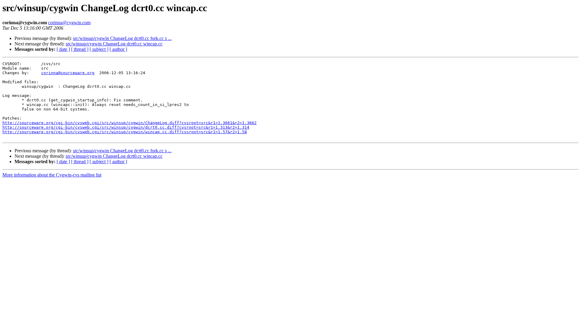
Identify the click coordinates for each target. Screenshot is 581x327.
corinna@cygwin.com (69, 22)
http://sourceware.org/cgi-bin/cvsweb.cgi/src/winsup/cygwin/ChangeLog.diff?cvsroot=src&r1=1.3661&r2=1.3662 (129, 123)
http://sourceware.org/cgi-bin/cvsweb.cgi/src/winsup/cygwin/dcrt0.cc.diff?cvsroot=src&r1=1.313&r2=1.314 (125, 127)
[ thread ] (79, 49)
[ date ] (63, 49)
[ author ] (118, 49)
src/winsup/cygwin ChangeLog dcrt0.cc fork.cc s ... (122, 38)
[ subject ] (99, 49)
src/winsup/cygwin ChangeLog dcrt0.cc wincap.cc (114, 43)
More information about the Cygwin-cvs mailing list (51, 174)
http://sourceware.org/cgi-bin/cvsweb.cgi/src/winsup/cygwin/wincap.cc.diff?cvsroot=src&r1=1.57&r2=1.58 (124, 132)
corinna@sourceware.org (67, 73)
